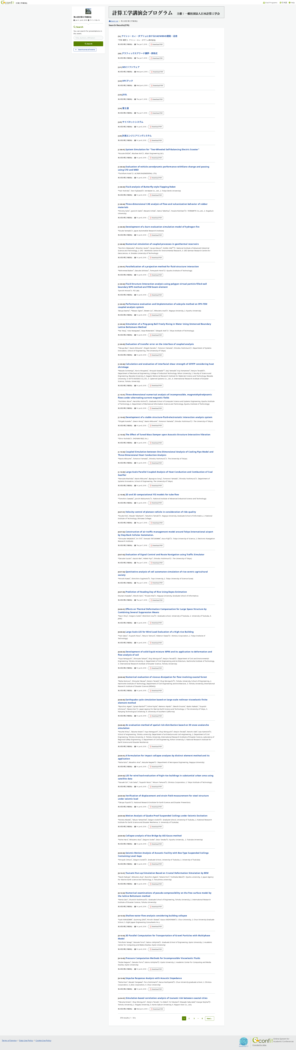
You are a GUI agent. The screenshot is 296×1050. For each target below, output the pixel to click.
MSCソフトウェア (130, 67)
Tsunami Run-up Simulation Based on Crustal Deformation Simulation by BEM (167, 873)
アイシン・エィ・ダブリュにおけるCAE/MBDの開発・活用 (149, 36)
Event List (114, 21)
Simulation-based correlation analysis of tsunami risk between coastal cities (166, 998)
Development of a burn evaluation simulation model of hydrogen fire (163, 226)
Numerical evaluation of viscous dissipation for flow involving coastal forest (166, 677)
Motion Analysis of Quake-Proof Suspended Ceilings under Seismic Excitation (166, 815)
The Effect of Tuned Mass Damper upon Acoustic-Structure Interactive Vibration (168, 434)
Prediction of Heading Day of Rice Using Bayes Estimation (156, 591)
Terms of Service (9, 1040)
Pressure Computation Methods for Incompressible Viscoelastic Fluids (163, 958)
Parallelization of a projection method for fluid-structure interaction (162, 266)
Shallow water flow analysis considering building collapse (156, 915)
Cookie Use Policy (43, 1040)
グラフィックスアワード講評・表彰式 (139, 53)
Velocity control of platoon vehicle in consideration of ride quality (161, 511)
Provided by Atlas (260, 1045)
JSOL (124, 94)
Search (79, 27)
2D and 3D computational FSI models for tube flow (152, 494)
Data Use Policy (26, 1040)
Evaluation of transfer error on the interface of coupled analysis (160, 344)
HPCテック (127, 80)
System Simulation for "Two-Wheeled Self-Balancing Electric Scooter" (162, 149)
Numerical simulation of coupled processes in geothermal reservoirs (162, 244)
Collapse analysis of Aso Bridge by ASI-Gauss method (154, 835)
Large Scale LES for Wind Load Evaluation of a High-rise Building (160, 631)
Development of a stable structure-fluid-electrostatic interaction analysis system (169, 417)
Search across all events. (86, 50)
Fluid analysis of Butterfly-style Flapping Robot (151, 186)
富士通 (125, 108)
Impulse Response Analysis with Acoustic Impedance (154, 978)
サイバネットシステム (132, 122)
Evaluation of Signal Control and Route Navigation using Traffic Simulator (165, 554)
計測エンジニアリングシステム (137, 135)
